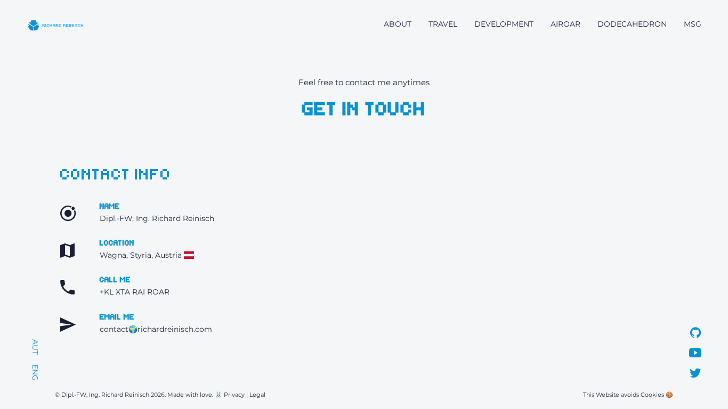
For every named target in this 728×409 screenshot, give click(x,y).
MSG (692, 24)
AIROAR (565, 24)
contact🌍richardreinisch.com (156, 329)
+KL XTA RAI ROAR (134, 292)
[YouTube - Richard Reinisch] (695, 354)
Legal (257, 394)
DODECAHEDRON (632, 24)
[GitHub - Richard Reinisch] (695, 334)
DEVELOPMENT (503, 24)
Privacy (234, 394)
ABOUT (397, 24)
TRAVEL (442, 24)
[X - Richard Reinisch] (695, 375)
